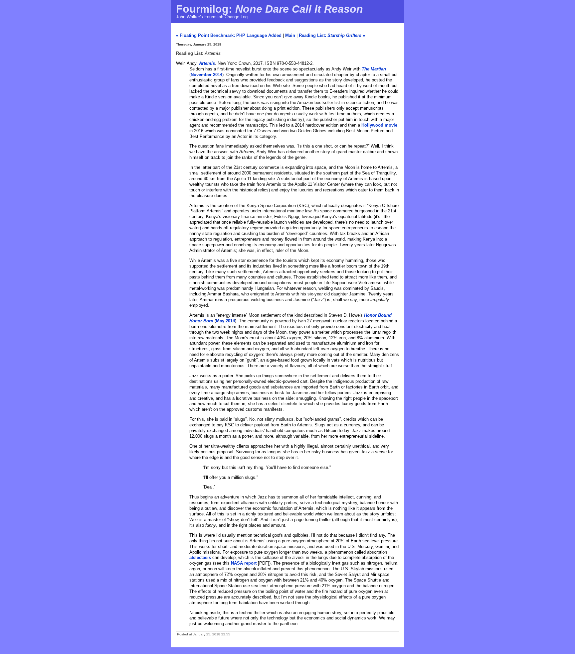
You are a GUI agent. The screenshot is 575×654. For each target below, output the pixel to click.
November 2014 (206, 74)
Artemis (207, 63)
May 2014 (225, 320)
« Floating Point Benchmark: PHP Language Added (229, 35)
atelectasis (200, 557)
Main (290, 35)
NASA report (244, 563)
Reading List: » (332, 35)
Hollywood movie (379, 125)
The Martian (374, 68)
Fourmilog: (269, 9)
